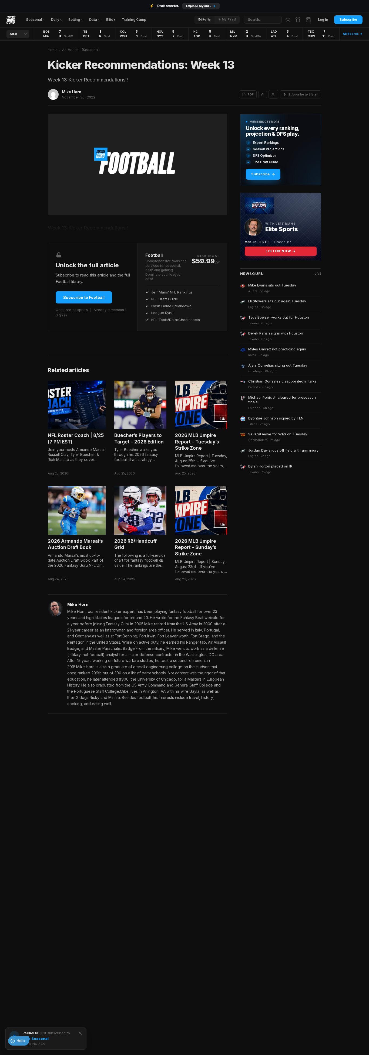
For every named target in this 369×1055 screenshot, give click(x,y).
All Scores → (353, 34)
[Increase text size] (273, 94)
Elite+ (111, 20)
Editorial (204, 19)
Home (53, 49)
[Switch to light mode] (287, 19)
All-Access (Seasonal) (81, 49)
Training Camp (134, 20)
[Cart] (308, 19)
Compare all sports (72, 310)
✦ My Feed (227, 19)
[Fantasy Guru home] (11, 20)
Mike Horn (71, 92)
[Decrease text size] (262, 94)
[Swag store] (298, 19)
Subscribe (348, 20)
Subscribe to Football (84, 297)
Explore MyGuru (201, 6)
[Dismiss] (80, 1033)
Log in (323, 20)
